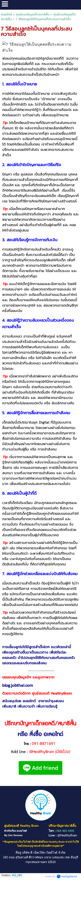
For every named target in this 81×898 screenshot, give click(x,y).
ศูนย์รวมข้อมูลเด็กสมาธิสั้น (32, 14)
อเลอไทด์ (6, 14)
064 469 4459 (65, 831)
